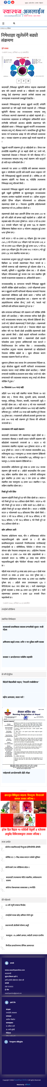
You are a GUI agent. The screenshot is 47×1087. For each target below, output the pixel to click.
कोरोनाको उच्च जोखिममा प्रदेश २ (17, 867)
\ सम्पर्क (36, 3)
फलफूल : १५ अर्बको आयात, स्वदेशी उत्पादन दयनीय (25, 935)
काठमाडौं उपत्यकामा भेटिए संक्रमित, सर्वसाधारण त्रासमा (24, 879)
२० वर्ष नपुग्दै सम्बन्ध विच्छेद (15, 905)
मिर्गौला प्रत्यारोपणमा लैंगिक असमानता (20, 945)
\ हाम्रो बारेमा (31, 3)
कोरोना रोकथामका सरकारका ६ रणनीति (20, 887)
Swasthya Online (21, 1080)
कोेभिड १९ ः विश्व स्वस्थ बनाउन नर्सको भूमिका (23, 857)
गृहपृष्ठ (26, 3)
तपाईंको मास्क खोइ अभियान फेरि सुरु (19, 915)
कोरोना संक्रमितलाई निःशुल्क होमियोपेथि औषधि (22, 847)
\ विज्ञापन (41, 3)
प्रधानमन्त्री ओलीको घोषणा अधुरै (17, 925)
